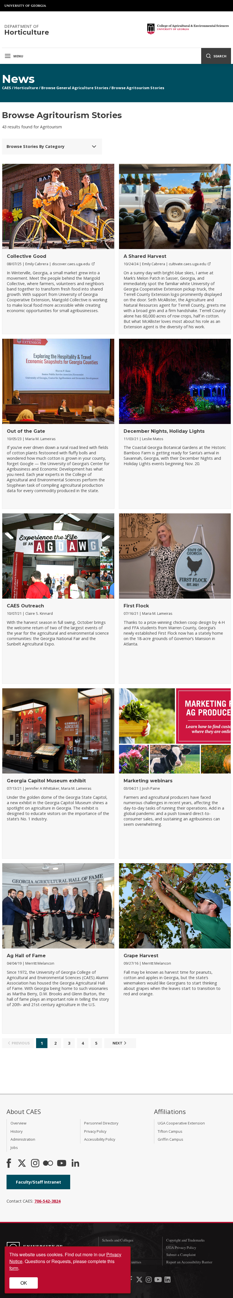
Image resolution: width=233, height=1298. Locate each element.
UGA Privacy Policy (181, 1247)
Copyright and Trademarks (185, 1240)
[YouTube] (61, 1163)
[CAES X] (22, 1163)
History (16, 1131)
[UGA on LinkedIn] (167, 1281)
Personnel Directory (101, 1123)
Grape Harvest (141, 955)
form (13, 1268)
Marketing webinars (148, 780)
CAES (6, 87)
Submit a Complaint (181, 1254)
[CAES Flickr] (48, 1163)
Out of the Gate (26, 431)
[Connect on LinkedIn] (75, 1163)
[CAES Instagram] (35, 1163)
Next (117, 1043)
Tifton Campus (170, 1131)
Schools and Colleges (117, 1240)
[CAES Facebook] (9, 1163)
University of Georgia (26, 6)
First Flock (136, 606)
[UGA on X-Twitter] (140, 1281)
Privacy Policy (95, 1131)
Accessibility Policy (99, 1139)
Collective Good (26, 256)
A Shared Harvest (145, 256)
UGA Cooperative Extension (181, 1123)
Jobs (14, 1147)
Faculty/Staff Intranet (38, 1182)
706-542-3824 (47, 1201)
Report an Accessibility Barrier (189, 1261)
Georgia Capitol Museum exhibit (46, 780)
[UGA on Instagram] (149, 1281)
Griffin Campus (170, 1139)
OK (23, 1283)
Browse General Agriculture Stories (74, 87)
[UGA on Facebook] (131, 1281)
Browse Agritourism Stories (137, 87)
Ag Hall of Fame (26, 955)
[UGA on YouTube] (158, 1281)
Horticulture (26, 87)
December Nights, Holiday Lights (164, 431)
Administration (23, 1139)
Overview (18, 1123)
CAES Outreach (25, 606)
